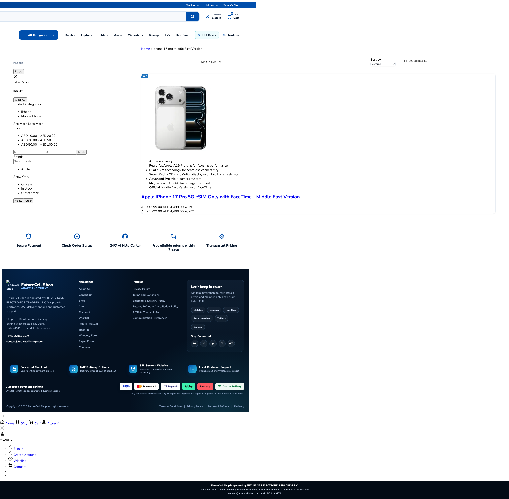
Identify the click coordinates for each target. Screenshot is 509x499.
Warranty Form (88, 335)
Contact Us (85, 295)
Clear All (20, 100)
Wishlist (84, 318)
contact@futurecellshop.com (24, 341)
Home (145, 49)
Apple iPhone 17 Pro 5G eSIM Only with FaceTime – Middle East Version (220, 197)
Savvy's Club (231, 5)
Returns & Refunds (218, 406)
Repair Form (86, 341)
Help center (212, 5)
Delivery (239, 406)
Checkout (84, 312)
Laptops (86, 35)
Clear (28, 201)
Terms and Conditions (146, 295)
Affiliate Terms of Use (146, 312)
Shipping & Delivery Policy (149, 301)
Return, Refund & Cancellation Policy (155, 306)
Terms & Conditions (170, 406)
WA (231, 343)
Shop (82, 301)
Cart (81, 306)
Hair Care (182, 35)
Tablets (103, 35)
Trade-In (233, 35)
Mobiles (70, 35)
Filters (18, 71)
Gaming (154, 35)
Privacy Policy (141, 289)
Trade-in (84, 330)
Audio (118, 35)
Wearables (135, 35)
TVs (167, 35)
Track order (193, 5)
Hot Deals (209, 35)
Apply (81, 152)
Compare (84, 347)
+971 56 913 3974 (17, 336)
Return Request (88, 324)
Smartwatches (202, 318)
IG (194, 343)
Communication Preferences (150, 318)
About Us (85, 289)
